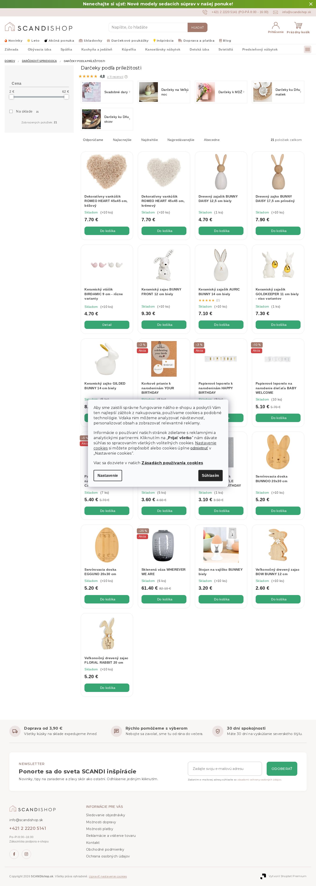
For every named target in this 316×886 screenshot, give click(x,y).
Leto (35, 40)
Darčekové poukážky (130, 40)
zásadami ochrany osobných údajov (259, 779)
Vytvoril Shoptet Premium (288, 876)
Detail (107, 325)
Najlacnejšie (122, 140)
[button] (126, 76)
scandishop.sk (26, 854)
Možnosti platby (99, 829)
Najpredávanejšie (180, 140)
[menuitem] (11, 49)
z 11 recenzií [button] (115, 76)
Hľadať (197, 27)
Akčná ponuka (61, 40)
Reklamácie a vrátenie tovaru (111, 836)
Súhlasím (210, 475)
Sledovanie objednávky (105, 815)
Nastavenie (108, 475)
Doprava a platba (198, 40)
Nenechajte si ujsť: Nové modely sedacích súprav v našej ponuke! (158, 4)
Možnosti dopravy (101, 822)
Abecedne (212, 140)
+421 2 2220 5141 (27, 828)
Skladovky (93, 40)
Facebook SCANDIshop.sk (14, 854)
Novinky (15, 40)
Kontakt (93, 843)
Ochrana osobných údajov (108, 856)
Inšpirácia (165, 40)
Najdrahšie (149, 140)
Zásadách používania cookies (172, 462)
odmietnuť (199, 448)
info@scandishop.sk (26, 820)
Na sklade (27, 111)
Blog (227, 40)
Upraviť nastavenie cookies (108, 876)
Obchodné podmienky (105, 849)
